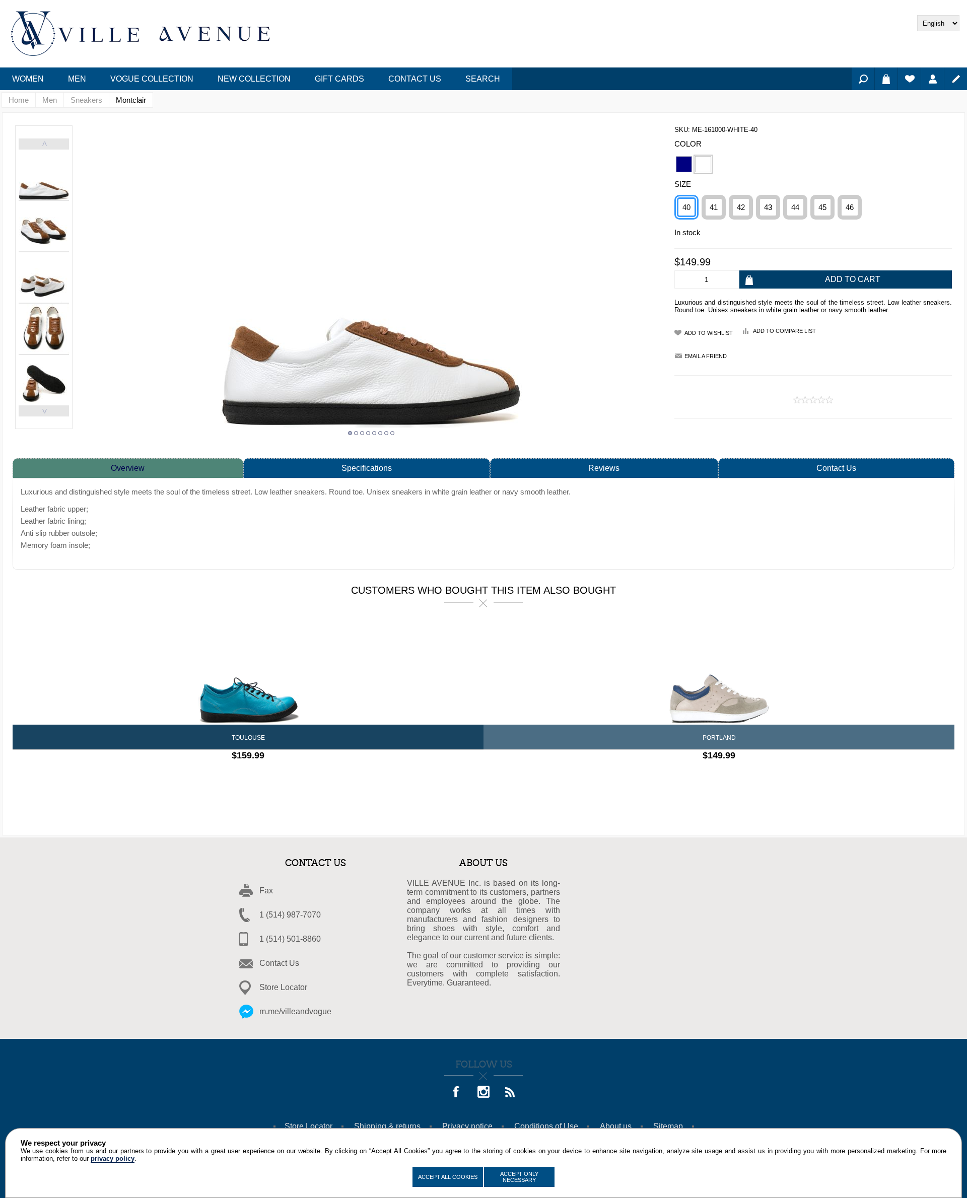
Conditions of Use (546, 1126)
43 (768, 207)
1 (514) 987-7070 (290, 914)
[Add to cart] (275, 776)
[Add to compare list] (239, 776)
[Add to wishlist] (257, 776)
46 (850, 207)
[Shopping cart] (886, 78)
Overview (128, 468)
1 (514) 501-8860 (290, 939)
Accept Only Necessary (519, 1177)
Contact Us (836, 468)
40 (686, 207)
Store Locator (283, 987)
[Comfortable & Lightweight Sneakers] (248, 673)
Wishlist (909, 78)
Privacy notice (467, 1126)
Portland (719, 737)
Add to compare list (784, 331)
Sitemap (668, 1126)
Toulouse (248, 737)
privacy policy (112, 1158)
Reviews (603, 468)
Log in (932, 78)
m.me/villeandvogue (295, 1011)
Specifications (366, 468)
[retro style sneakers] (719, 673)
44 (795, 207)
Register (955, 78)
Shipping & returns (387, 1126)
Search (863, 78)
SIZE (682, 184)
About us (616, 1126)
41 (714, 207)
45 (822, 207)
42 (741, 207)
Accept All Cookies (447, 1177)
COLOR (688, 143)
